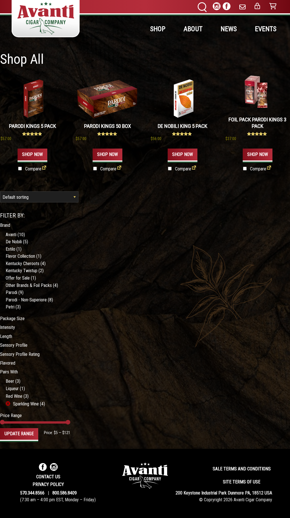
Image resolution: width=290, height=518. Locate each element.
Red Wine (14, 396)
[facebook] (226, 7)
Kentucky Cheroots (22, 263)
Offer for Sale (18, 278)
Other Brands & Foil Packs (29, 285)
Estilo (10, 249)
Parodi (11, 292)
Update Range (19, 433)
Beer (10, 381)
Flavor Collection (20, 256)
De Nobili (14, 241)
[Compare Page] (44, 169)
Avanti (11, 234)
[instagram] (216, 7)
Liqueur (12, 388)
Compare (32, 169)
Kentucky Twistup (21, 270)
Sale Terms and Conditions (242, 469)
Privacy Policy (48, 484)
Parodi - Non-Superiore (26, 300)
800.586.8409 (64, 493)
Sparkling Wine (26, 404)
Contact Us (48, 476)
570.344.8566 (32, 493)
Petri (10, 307)
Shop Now (32, 154)
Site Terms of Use (241, 482)
